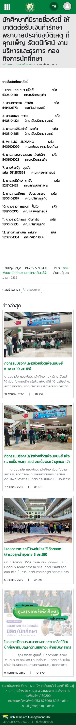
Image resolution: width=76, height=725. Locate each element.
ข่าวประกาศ (33, 290)
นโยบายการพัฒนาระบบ (15, 722)
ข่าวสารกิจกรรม (24, 64)
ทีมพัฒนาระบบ (44, 722)
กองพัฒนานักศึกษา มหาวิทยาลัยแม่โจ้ (35, 270)
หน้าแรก (7, 64)
